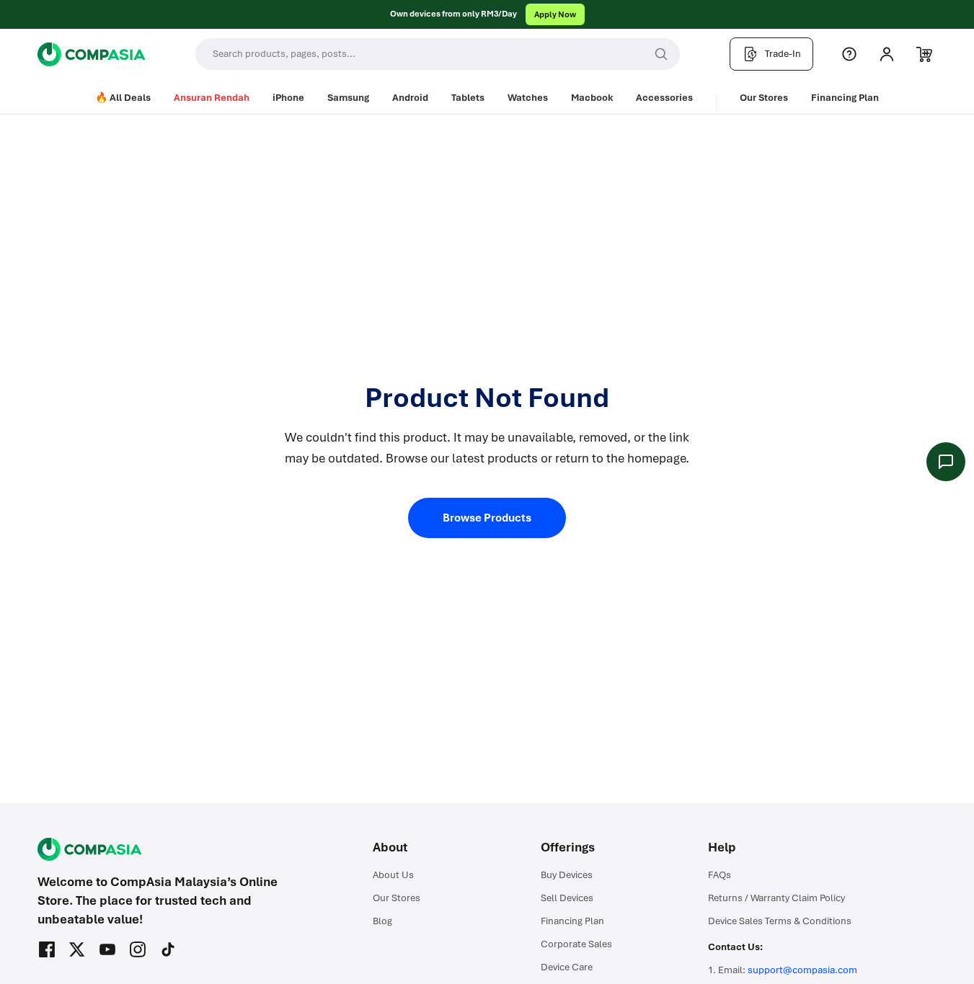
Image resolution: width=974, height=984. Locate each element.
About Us (393, 875)
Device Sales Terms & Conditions (779, 921)
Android (410, 97)
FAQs (719, 875)
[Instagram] (137, 949)
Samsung (348, 97)
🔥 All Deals (123, 97)
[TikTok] (168, 949)
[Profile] (887, 54)
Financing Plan (845, 97)
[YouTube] (107, 949)
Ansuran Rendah (211, 97)
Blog (382, 921)
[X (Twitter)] (77, 949)
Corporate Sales (576, 944)
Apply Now (555, 14)
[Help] (849, 54)
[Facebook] (46, 949)
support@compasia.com (802, 970)
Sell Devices (567, 898)
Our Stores (764, 97)
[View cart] (924, 54)
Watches (528, 97)
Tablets (467, 97)
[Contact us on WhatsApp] (945, 461)
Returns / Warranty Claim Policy (776, 898)
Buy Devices (567, 875)
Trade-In (783, 54)
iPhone (288, 97)
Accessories (664, 97)
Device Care (567, 967)
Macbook (592, 97)
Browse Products (487, 518)
